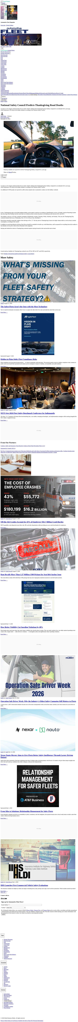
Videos (15, 1)
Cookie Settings (33, 94)
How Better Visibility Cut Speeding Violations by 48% (22, 627)
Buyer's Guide (59, 93)
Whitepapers (32, 93)
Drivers (18, 253)
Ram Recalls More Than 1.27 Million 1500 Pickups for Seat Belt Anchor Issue (31, 575)
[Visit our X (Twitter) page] (4, 899)
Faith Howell (9, 571)
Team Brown (18, 94)
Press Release (73, 94)
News (5, 93)
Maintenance (4, 68)
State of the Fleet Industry (7, 82)
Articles (12, 1)
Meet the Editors (11, 94)
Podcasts (42, 93)
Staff (7, 410)
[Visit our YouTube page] (6, 899)
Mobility (3, 71)
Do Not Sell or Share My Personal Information (32, 1020)
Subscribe (3, 25)
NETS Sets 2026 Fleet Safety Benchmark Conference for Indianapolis (28, 413)
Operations (3, 74)
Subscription (4, 94)
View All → (3, 892)
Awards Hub (47, 93)
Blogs (13, 93)
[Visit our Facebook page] (1, 899)
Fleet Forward (4, 55)
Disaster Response (5, 51)
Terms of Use (11, 1020)
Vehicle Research (5, 90)
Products (21, 93)
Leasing (2, 66)
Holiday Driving (8, 253)
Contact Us (27, 94)
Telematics (3, 85)
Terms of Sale (17, 1020)
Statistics (17, 93)
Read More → (4, 312)
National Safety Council (25, 253)
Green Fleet (3, 63)
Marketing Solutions (51, 94)
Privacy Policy (4, 1020)
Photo (24, 93)
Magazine (9, 93)
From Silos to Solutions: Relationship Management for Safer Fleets (27, 811)
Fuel (2, 57)
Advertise (58, 94)
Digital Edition (9, 25)
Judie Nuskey (9, 698)
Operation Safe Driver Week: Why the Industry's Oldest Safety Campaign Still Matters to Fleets (38, 701)
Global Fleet (4, 60)
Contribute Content (65, 94)
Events (22, 94)
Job (51, 93)
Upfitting (3, 87)
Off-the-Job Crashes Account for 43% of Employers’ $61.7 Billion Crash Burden (32, 522)
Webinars (37, 93)
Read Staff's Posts (5, 117)
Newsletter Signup (42, 94)
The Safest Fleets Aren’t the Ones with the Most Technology (24, 307)
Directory (54, 93)
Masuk (10, 172)
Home (2, 101)
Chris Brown (9, 518)
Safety (2, 79)
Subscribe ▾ (3, 4)
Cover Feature (6, 1)
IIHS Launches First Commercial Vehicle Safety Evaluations (24, 885)
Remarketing (4, 76)
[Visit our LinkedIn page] (3, 899)
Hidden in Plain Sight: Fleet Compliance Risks (19, 359)
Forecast (14, 253)
